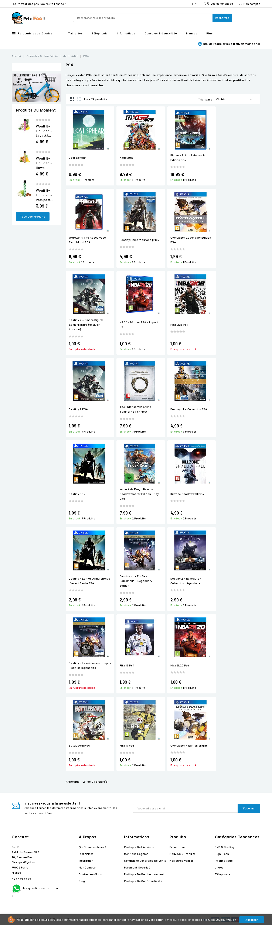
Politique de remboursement (144, 874)
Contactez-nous (90, 874)
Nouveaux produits (183, 854)
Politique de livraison (139, 847)
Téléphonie (100, 33)
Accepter (251, 919)
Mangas (191, 33)
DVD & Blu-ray (225, 847)
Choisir (235, 99)
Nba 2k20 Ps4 (179, 665)
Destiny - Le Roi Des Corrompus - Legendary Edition (136, 580)
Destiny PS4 (77, 494)
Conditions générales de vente (145, 860)
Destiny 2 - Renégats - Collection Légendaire (186, 581)
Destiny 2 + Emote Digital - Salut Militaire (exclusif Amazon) (87, 324)
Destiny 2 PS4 (78, 409)
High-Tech (222, 854)
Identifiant (86, 854)
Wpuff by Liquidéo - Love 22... (44, 130)
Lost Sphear (77, 157)
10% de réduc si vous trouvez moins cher (231, 43)
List (79, 99)
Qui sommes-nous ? (93, 847)
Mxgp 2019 (127, 157)
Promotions (178, 847)
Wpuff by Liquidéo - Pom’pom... (44, 195)
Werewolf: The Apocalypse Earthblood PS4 (87, 240)
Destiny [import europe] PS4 (139, 240)
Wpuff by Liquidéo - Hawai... (44, 163)
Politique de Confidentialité (143, 881)
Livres (219, 867)
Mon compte (87, 867)
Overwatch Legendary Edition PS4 (190, 240)
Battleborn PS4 (79, 745)
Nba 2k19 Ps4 (179, 324)
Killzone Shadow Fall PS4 (187, 494)
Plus (209, 33)
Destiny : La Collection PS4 (188, 409)
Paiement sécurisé (137, 867)
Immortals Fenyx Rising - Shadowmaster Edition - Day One (139, 493)
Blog (82, 881)
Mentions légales (136, 854)
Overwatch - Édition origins (189, 745)
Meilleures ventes (182, 860)
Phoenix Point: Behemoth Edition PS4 (187, 157)
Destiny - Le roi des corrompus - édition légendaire (90, 665)
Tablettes (75, 33)
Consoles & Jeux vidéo (160, 33)
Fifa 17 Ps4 (127, 745)
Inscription (86, 860)
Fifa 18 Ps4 (127, 665)
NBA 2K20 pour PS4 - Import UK (139, 324)
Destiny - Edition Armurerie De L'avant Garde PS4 (89, 581)
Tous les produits (32, 216)
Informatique (126, 33)
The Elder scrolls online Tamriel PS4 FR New (135, 409)
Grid (72, 99)
